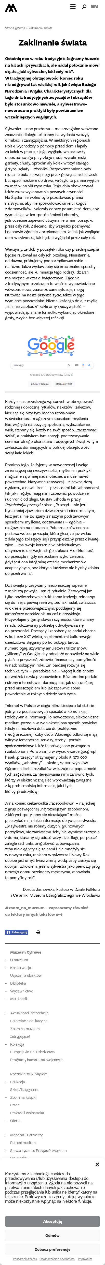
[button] (97, 1164)
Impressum (85, 1259)
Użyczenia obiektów (26, 976)
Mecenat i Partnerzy (26, 1135)
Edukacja (17, 1082)
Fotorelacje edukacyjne (28, 1021)
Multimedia (19, 999)
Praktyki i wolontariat (27, 1113)
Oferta (15, 1121)
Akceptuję (52, 1221)
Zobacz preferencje (53, 1249)
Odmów (52, 1235)
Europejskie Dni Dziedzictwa (32, 1052)
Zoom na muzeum (25, 1029)
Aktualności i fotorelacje (29, 1013)
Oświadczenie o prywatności (57, 1259)
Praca (14, 1105)
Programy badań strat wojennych (36, 1060)
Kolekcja (17, 1045)
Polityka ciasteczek (25, 1259)
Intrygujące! (20, 1037)
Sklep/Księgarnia (24, 1090)
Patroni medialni (23, 1143)
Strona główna (15, 28)
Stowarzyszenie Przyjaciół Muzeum (38, 1151)
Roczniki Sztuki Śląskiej (28, 1074)
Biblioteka (18, 984)
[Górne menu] (73, 6)
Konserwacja (20, 968)
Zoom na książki (23, 1098)
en (94, 6)
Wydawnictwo (21, 991)
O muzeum (19, 960)
